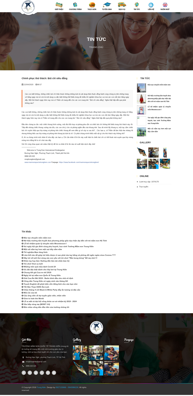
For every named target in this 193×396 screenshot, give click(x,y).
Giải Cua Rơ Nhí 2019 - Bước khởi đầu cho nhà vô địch (48, 278)
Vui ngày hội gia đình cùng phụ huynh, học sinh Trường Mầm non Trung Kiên (58, 246)
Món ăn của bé (30, 293)
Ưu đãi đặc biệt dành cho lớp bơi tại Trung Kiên (45, 270)
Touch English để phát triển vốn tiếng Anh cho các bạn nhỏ (50, 284)
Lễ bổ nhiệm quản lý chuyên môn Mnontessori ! (45, 243)
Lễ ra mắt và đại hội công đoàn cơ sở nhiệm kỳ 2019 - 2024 (50, 301)
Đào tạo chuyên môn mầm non (37, 238)
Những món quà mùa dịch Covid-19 (39, 267)
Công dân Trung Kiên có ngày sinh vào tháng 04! (45, 281)
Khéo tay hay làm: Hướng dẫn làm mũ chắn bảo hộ (46, 261)
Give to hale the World (33, 298)
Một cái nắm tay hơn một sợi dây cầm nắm (42, 249)
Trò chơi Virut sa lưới (33, 264)
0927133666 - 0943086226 (67, 387)
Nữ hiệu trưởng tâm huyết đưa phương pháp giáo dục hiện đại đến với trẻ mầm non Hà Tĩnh (65, 241)
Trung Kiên (41, 387)
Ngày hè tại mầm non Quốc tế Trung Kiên (42, 275)
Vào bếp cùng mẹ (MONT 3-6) (36, 304)
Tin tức (145, 78)
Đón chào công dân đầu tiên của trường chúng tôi (46, 307)
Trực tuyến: (144, 187)
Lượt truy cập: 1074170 (149, 182)
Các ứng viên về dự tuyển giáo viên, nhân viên (44, 296)
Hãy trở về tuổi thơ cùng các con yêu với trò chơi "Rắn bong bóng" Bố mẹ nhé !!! (60, 258)
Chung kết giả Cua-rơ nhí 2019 (37, 272)
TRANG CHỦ (96, 47)
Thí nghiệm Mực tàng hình (35, 252)
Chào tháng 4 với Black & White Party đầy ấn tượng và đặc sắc (51, 290)
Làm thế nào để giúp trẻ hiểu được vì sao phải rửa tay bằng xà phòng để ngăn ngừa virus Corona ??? (69, 255)
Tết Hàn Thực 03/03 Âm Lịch (36, 287)
